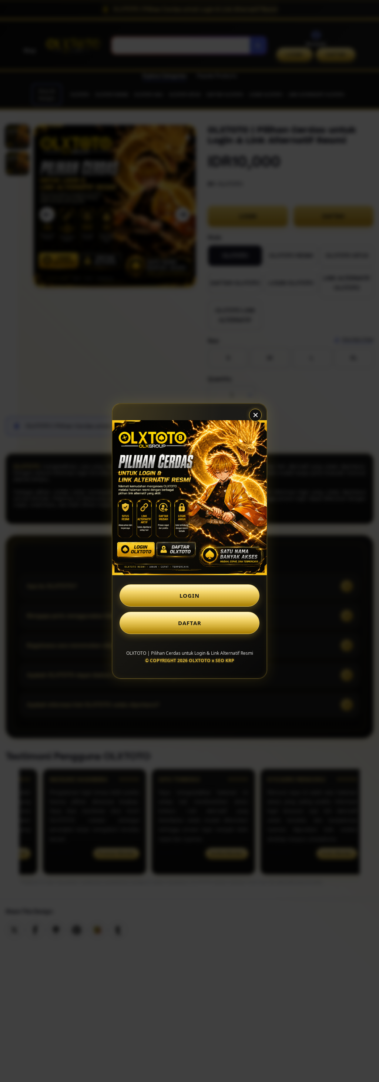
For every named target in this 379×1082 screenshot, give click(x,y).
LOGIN (189, 595)
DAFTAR (189, 623)
